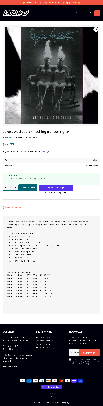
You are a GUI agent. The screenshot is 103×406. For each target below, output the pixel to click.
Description (14, 207)
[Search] (78, 13)
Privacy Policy (44, 341)
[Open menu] (97, 13)
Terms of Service (45, 337)
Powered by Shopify (60, 403)
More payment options (56, 192)
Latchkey (45, 403)
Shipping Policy (45, 347)
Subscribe (89, 352)
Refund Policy (44, 344)
